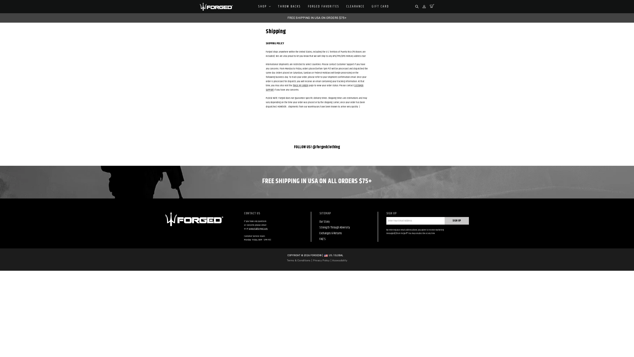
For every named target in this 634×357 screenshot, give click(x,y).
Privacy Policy (321, 260)
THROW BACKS (289, 6)
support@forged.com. (258, 229)
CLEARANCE (355, 6)
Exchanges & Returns (330, 233)
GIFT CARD (380, 6)
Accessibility (339, 260)
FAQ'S (322, 239)
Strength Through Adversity (334, 227)
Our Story (324, 221)
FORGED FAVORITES (323, 6)
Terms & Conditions (299, 260)
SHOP (263, 6)
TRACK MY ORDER (300, 85)
